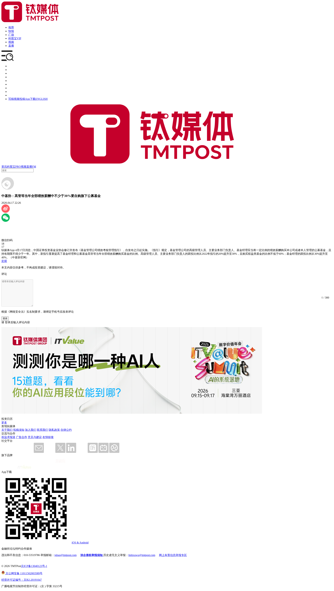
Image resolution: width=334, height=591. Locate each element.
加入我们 (30, 429)
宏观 (4, 261)
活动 (11, 80)
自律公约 (66, 429)
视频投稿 (19, 98)
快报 (11, 31)
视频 (11, 42)
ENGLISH (41, 98)
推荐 (11, 27)
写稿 (11, 98)
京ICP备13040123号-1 (34, 566)
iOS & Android (80, 542)
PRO (18, 166)
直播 (11, 45)
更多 (4, 422)
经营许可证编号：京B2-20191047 (21, 579)
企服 (11, 69)
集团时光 (13, 87)
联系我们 (42, 429)
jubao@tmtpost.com (65, 555)
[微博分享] (5, 211)
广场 (11, 34)
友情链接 (48, 437)
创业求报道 (8, 437)
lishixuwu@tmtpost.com (141, 555)
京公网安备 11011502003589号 (23, 573)
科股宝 (11, 166)
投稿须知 (18, 429)
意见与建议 (35, 437)
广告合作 (21, 437)
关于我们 (7, 429)
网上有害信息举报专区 (173, 555)
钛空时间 (13, 84)
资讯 (4, 166)
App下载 (30, 98)
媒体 (11, 66)
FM (34, 166)
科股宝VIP (14, 38)
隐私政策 (54, 429)
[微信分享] (5, 220)
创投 (11, 73)
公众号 (12, 91)
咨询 (11, 77)
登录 (5, 318)
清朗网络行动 (16, 95)
